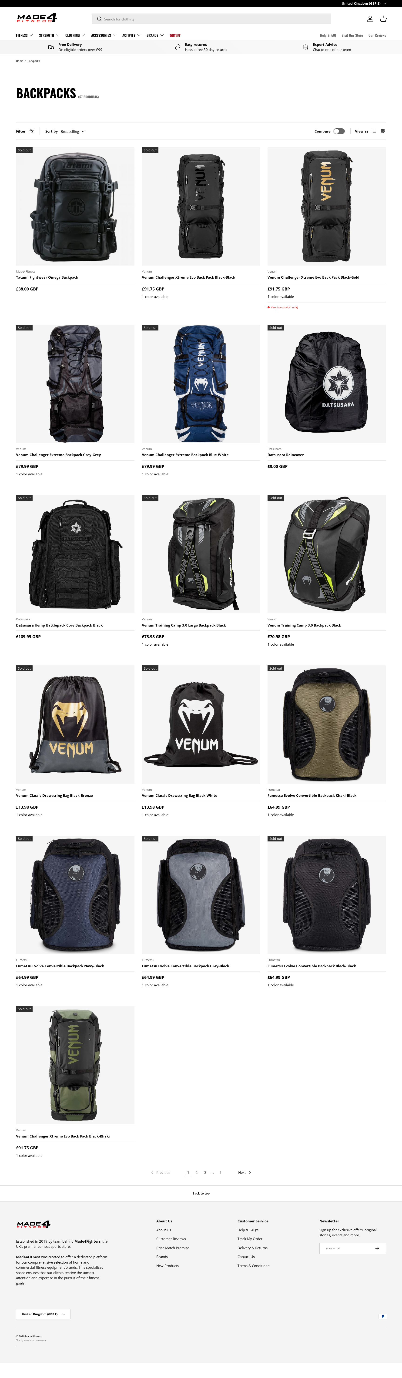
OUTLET (175, 35)
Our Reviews (377, 35)
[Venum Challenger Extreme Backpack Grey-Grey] (75, 384)
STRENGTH (46, 35)
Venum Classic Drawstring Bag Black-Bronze (54, 795)
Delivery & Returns (253, 1247)
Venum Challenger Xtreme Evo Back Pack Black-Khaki (63, 1136)
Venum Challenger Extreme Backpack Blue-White (185, 454)
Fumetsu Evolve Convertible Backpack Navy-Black (60, 966)
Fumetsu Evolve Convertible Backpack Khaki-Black (312, 795)
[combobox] (211, 19)
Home (19, 61)
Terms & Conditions (253, 1265)
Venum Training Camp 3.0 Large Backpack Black (184, 625)
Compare (323, 131)
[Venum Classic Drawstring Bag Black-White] (201, 724)
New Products (167, 1265)
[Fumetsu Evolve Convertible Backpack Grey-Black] (201, 895)
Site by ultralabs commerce (31, 1340)
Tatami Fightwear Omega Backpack (47, 277)
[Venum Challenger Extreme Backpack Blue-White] (201, 384)
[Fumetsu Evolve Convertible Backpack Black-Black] (327, 895)
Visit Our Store (352, 35)
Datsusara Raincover (286, 454)
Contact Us (246, 1256)
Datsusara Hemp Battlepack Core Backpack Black (59, 625)
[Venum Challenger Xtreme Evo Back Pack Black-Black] (201, 206)
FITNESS (22, 35)
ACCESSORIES (101, 35)
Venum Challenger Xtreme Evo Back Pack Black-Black (188, 277)
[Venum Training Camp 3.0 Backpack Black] (327, 554)
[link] (160, 1172)
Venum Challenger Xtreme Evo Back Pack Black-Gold (313, 277)
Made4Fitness (33, 1336)
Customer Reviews (171, 1238)
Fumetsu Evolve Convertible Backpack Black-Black (312, 966)
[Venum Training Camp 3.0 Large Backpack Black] (201, 554)
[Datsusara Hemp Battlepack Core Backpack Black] (75, 554)
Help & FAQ (328, 35)
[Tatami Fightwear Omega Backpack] (75, 206)
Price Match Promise (172, 1247)
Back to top (201, 1193)
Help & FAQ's (248, 1230)
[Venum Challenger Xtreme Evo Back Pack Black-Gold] (327, 206)
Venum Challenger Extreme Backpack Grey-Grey (58, 454)
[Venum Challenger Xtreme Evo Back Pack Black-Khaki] (75, 1065)
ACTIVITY (128, 35)
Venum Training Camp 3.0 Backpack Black (304, 625)
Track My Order (250, 1238)
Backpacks (33, 61)
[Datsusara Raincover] (327, 384)
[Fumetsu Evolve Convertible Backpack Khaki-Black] (327, 724)
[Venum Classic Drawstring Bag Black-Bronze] (75, 724)
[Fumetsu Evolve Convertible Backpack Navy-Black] (75, 895)
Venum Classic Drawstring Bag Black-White (179, 795)
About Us (163, 1230)
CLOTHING (72, 35)
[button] (383, 19)
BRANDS (152, 35)
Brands (162, 1256)
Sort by (51, 131)
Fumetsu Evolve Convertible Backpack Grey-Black (185, 966)
